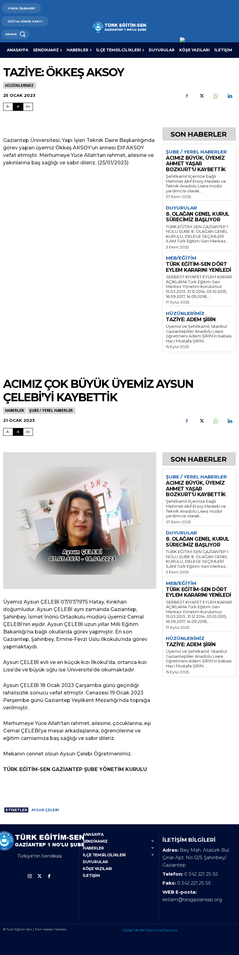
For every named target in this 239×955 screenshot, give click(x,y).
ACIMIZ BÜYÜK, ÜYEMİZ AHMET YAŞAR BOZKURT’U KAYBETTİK (196, 163)
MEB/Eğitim (181, 258)
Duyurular (181, 208)
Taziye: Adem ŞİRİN (190, 319)
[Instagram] (29, 876)
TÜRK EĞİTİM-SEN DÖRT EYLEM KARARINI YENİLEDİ (198, 267)
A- (8, 106)
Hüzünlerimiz (19, 85)
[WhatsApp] (215, 96)
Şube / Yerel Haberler (196, 152)
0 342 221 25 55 (201, 874)
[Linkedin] (229, 96)
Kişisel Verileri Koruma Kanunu (150, 930)
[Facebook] (186, 96)
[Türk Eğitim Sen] (119, 27)
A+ (28, 106)
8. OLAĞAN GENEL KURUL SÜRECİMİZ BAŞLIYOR (197, 217)
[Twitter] (201, 96)
